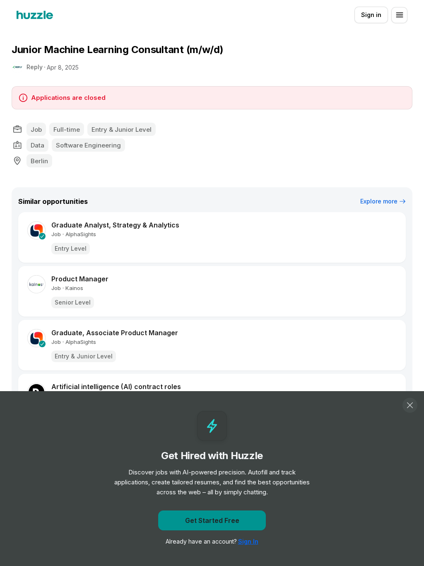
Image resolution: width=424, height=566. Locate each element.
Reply (34, 66)
